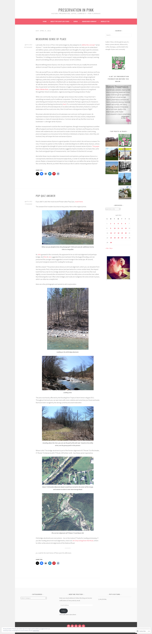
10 (114, 228)
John (39, 254)
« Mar (107, 248)
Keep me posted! (76, 594)
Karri (64, 104)
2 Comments (28, 204)
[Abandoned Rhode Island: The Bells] (111, 140)
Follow (64, 611)
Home (45, 21)
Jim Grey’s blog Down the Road (82, 540)
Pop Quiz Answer (45, 196)
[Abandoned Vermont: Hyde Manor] (125, 166)
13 (125, 228)
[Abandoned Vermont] (124, 179)
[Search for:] (118, 35)
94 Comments (28, 47)
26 (122, 238)
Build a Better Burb (42, 89)
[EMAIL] (76, 626)
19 (122, 233)
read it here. (79, 202)
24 (114, 238)
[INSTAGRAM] (68, 626)
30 (111, 242)
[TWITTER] (72, 626)
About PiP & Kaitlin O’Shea (59, 21)
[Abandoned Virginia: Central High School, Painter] (111, 154)
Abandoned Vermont (89, 21)
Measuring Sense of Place (51, 39)
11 (118, 228)
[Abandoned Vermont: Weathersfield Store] (125, 193)
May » (111, 248)
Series (75, 21)
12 (122, 228)
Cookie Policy (36, 630)
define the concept (88, 45)
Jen (50, 257)
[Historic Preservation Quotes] (125, 140)
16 (111, 233)
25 (118, 238)
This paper (95, 146)
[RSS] (83, 626)
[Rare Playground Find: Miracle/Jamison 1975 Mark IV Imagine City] (125, 154)
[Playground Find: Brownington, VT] (111, 168)
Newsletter (105, 21)
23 (111, 238)
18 (118, 233)
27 (125, 238)
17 (114, 233)
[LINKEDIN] (79, 626)
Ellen (45, 257)
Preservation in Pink (76, 10)
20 (125, 233)
